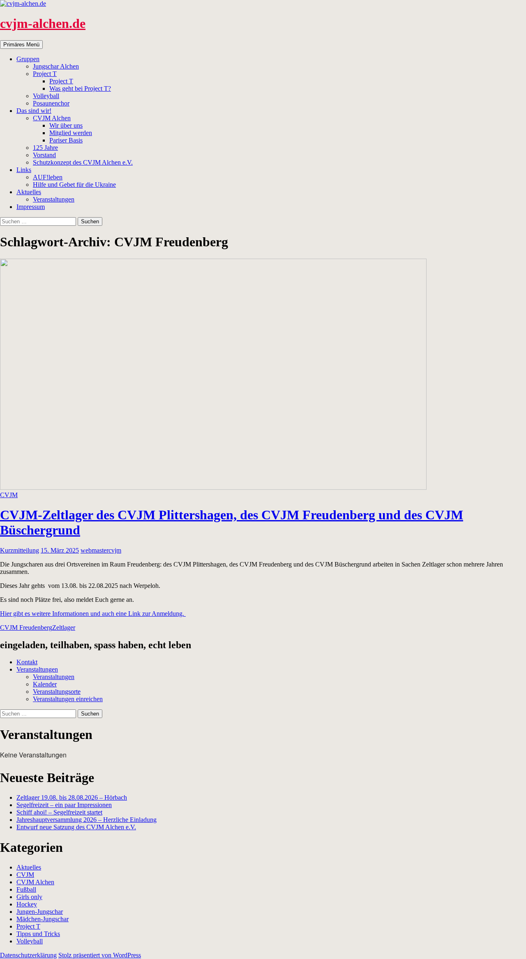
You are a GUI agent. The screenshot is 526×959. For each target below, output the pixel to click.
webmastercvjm (101, 550)
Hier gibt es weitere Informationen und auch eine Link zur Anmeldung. (93, 613)
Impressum (30, 206)
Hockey (26, 904)
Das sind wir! (33, 110)
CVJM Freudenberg (26, 627)
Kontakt (26, 661)
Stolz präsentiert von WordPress (99, 955)
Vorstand (44, 154)
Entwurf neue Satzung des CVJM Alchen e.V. (76, 827)
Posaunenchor (51, 103)
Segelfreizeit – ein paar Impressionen (64, 804)
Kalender (45, 684)
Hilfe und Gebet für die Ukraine (74, 184)
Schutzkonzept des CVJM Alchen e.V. (83, 162)
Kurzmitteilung (19, 550)
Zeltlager (63, 627)
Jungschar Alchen (56, 66)
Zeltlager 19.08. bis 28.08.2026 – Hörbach (71, 797)
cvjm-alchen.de (42, 23)
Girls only (29, 896)
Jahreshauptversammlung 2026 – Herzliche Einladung (86, 819)
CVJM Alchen (52, 118)
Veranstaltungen (53, 199)
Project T (45, 73)
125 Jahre (45, 147)
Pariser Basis (66, 140)
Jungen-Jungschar (39, 911)
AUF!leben (47, 177)
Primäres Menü (21, 44)
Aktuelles (28, 191)
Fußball (26, 889)
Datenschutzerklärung (28, 955)
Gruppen (27, 58)
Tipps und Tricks (38, 933)
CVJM (9, 494)
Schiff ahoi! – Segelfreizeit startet (59, 812)
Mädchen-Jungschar (42, 918)
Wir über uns (66, 125)
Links (23, 169)
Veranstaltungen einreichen (68, 698)
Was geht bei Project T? (80, 88)
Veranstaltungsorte (57, 691)
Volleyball (46, 95)
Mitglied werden (70, 132)
